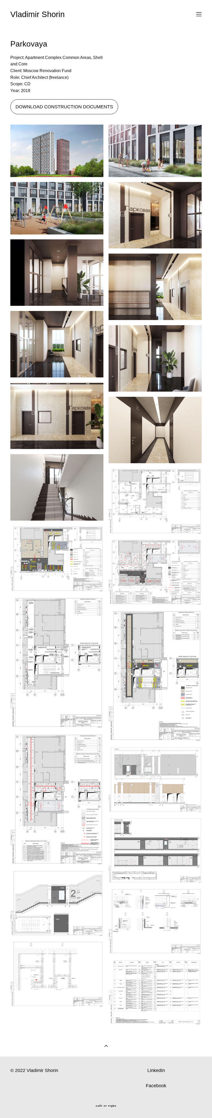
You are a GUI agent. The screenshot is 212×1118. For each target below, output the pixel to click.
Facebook (156, 1085)
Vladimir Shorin (37, 14)
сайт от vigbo (106, 1106)
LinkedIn (156, 1070)
